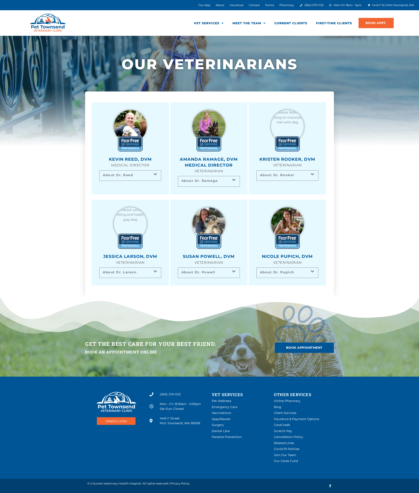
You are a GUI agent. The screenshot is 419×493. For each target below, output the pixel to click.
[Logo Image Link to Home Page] (48, 23)
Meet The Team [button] (246, 23)
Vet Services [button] (206, 23)
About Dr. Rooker (277, 175)
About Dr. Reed (118, 175)
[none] (330, 486)
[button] (130, 176)
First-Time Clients (334, 23)
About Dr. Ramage (199, 181)
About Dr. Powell (198, 272)
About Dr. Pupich (277, 272)
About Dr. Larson (119, 272)
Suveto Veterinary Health (111, 483)
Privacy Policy (180, 483)
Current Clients (290, 23)
